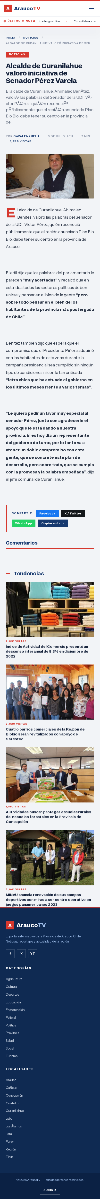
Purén (10, 1141)
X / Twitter (73, 513)
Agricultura (14, 979)
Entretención (15, 1010)
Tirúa (10, 1157)
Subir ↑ (50, 1190)
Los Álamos (14, 1126)
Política (11, 1025)
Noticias (17, 54)
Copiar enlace (53, 523)
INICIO (10, 37)
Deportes (12, 994)
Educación (13, 1002)
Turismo (11, 1056)
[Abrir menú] (91, 8)
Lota (9, 1134)
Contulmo (13, 1103)
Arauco (11, 1080)
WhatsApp (23, 523)
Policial (11, 1017)
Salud (10, 1040)
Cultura (11, 987)
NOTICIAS (30, 37)
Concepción (14, 1095)
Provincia (12, 1033)
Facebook (47, 513)
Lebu (9, 1118)
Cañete (11, 1088)
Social (10, 1048)
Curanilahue (15, 1111)
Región (11, 1149)
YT (32, 954)
